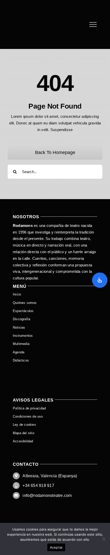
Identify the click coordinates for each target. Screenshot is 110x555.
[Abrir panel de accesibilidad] (99, 280)
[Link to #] (93, 24)
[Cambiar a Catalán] (55, 369)
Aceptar (56, 547)
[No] (103, 538)
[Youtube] (30, 7)
